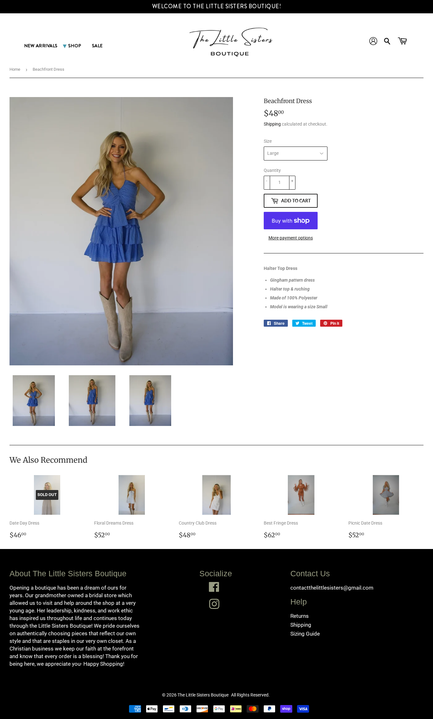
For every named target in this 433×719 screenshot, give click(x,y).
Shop (74, 45)
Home (15, 69)
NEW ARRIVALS (41, 45)
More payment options (290, 237)
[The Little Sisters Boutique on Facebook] (214, 587)
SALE (97, 45)
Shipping (272, 124)
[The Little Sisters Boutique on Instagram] (214, 604)
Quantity (272, 170)
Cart (403, 42)
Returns (299, 616)
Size (268, 141)
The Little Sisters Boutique (203, 694)
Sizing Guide (305, 634)
